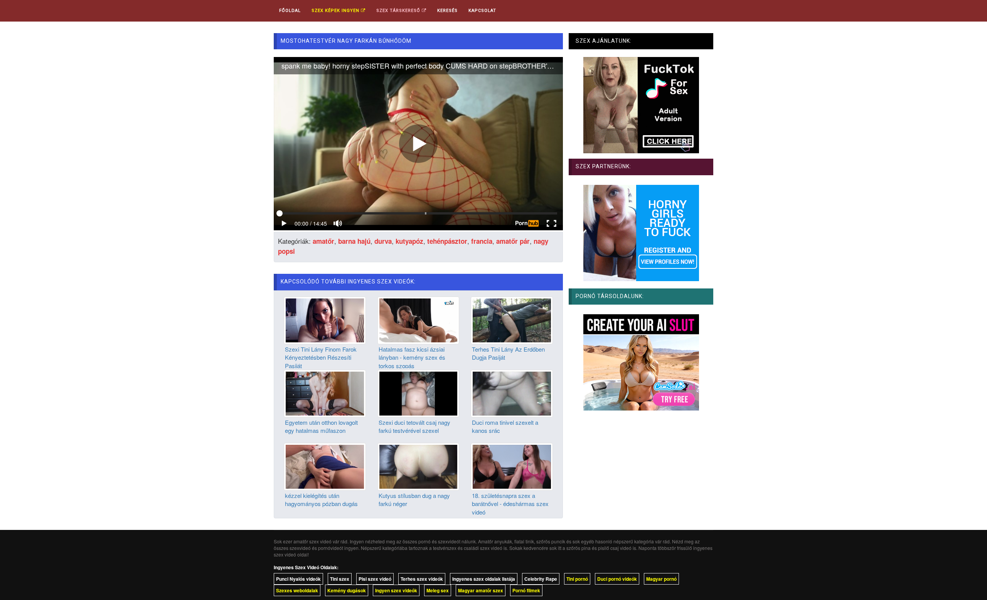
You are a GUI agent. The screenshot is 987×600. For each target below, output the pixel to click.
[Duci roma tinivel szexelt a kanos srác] (512, 392)
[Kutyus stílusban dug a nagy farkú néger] (418, 465)
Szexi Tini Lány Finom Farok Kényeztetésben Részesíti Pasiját (321, 357)
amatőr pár (513, 241)
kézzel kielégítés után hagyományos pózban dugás (321, 499)
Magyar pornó (661, 578)
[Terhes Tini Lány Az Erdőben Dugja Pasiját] (512, 319)
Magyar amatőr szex (480, 590)
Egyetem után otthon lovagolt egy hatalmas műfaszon (321, 426)
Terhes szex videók (422, 578)
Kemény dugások (346, 590)
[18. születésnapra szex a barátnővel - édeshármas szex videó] (512, 465)
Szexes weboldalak (297, 590)
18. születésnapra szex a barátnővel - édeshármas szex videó (510, 503)
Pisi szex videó (375, 578)
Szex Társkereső (399, 10)
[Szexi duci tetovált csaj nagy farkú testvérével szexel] (418, 392)
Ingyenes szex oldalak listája (483, 578)
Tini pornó (577, 578)
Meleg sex (437, 590)
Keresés (447, 10)
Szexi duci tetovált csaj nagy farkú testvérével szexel (414, 426)
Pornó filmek (526, 590)
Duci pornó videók (617, 578)
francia (481, 241)
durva (383, 241)
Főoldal (290, 10)
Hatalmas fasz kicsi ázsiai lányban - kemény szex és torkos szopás (412, 357)
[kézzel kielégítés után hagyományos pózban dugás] (325, 465)
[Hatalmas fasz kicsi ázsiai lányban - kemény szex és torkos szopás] (418, 319)
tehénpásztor (447, 241)
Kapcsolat (482, 10)
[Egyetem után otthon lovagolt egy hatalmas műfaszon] (325, 392)
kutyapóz (409, 241)
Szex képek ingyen (336, 10)
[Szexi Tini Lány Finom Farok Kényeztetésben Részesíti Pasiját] (325, 319)
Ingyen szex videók (396, 590)
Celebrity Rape (540, 578)
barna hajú (354, 241)
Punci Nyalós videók (298, 578)
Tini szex (339, 578)
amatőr (323, 241)
